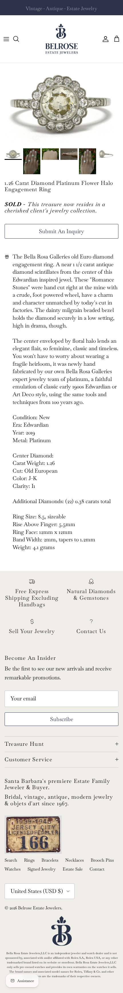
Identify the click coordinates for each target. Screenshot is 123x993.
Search (11, 860)
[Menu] (6, 38)
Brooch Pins (102, 860)
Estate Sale (73, 869)
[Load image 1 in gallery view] (61, 104)
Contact (97, 869)
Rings (29, 860)
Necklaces (74, 860)
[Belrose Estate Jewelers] (61, 39)
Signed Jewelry (41, 869)
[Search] (19, 38)
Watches (13, 869)
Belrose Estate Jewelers (39, 907)
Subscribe (61, 719)
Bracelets (49, 860)
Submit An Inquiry (61, 231)
